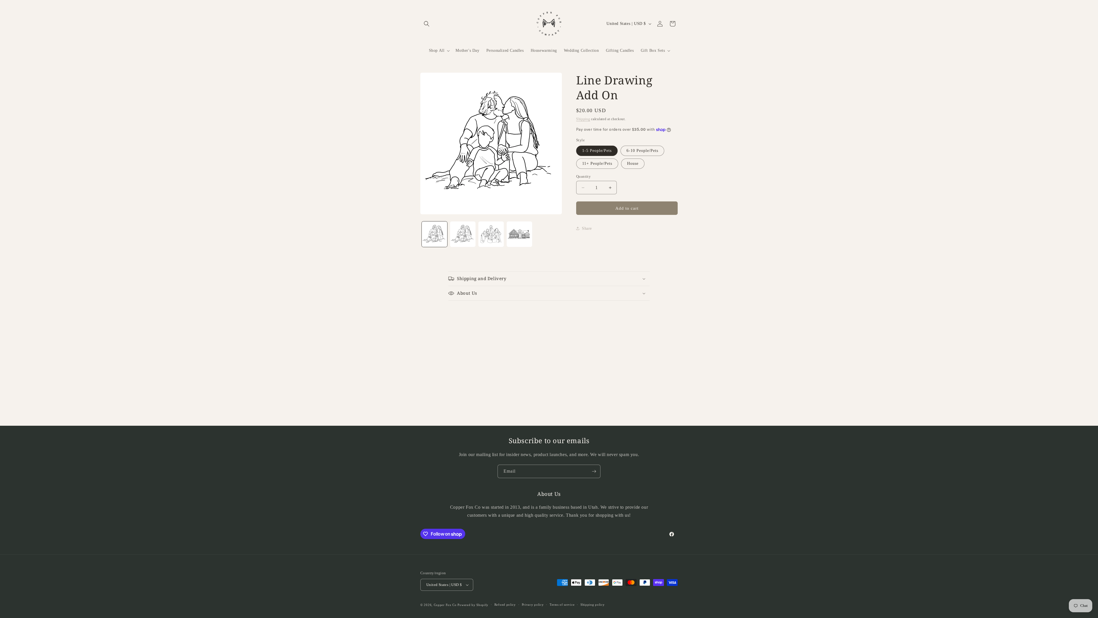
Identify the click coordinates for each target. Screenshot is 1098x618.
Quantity (583, 176)
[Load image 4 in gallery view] (463, 234)
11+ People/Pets (597, 163)
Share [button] (587, 228)
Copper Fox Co (445, 605)
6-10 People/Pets (642, 150)
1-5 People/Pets (597, 150)
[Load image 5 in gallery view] (491, 234)
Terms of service (562, 604)
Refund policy (505, 604)
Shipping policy (592, 604)
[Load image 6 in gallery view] (519, 234)
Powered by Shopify (473, 605)
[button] (426, 23)
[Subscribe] (594, 471)
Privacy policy (533, 604)
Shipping (583, 119)
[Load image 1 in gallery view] (434, 234)
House (632, 163)
